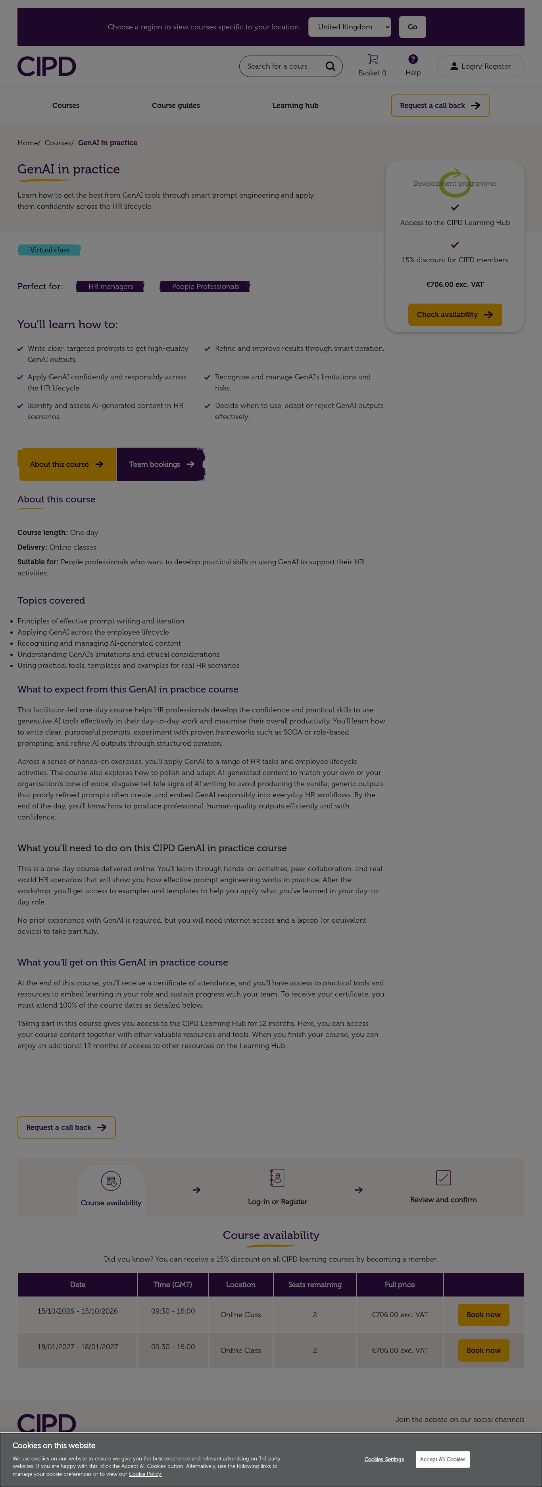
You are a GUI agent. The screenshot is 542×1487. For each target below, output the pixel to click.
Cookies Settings (384, 1459)
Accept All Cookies (442, 1459)
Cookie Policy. (145, 1474)
